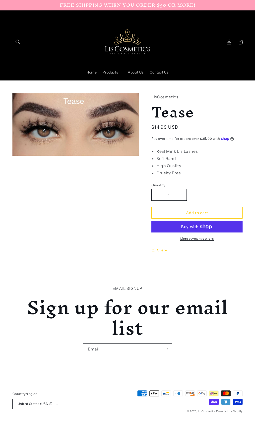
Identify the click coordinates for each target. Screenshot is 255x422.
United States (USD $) (35, 404)
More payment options (197, 238)
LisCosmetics (206, 411)
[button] (17, 42)
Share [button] (162, 250)
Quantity (158, 185)
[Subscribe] (166, 349)
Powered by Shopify (229, 411)
